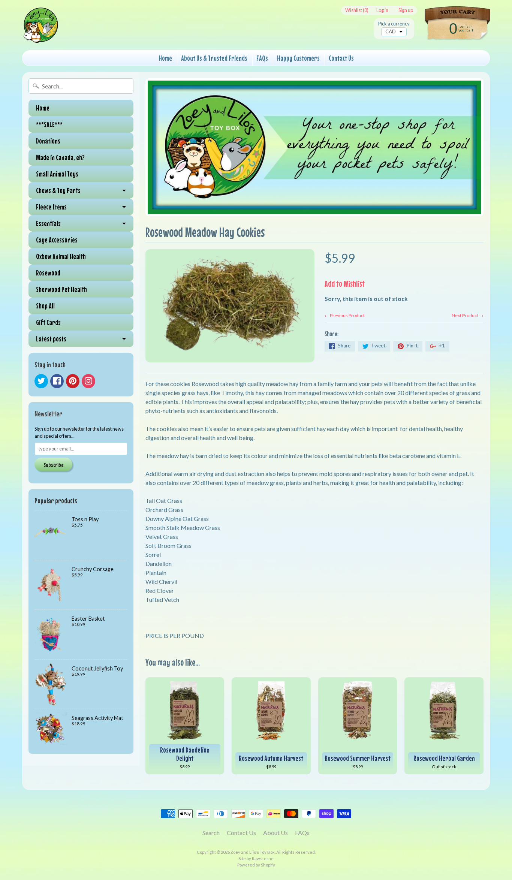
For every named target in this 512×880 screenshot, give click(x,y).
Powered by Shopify (256, 864)
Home (165, 58)
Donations (48, 140)
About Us (275, 832)
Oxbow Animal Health (61, 256)
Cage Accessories (57, 239)
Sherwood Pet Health (61, 289)
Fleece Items (51, 206)
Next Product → (468, 315)
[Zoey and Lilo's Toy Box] (41, 34)
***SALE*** (49, 124)
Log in (382, 10)
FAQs (262, 58)
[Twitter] (41, 381)
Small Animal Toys (57, 173)
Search (211, 832)
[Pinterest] (72, 381)
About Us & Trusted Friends (214, 58)
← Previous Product (345, 315)
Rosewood (48, 272)
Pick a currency (394, 24)
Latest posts (51, 338)
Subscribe (53, 464)
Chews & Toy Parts (58, 190)
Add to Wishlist (345, 283)
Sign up (405, 10)
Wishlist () (356, 10)
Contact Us (341, 58)
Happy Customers (298, 58)
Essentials (48, 223)
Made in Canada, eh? (60, 157)
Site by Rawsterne (256, 858)
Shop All (45, 305)
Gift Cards (48, 322)
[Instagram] (88, 381)
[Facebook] (57, 381)
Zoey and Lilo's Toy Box (253, 852)
